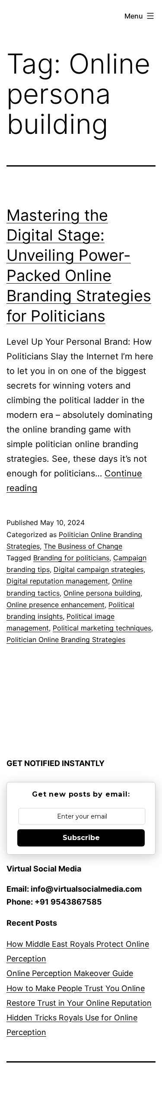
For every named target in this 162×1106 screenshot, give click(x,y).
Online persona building (102, 593)
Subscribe (81, 838)
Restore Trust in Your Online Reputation (79, 1002)
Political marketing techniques (102, 628)
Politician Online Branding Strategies (65, 639)
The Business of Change (83, 546)
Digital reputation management (57, 581)
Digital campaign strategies (98, 569)
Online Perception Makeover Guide (69, 973)
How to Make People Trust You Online (75, 988)
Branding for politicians (71, 557)
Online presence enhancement (55, 604)
